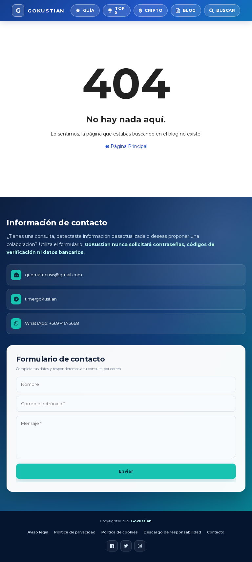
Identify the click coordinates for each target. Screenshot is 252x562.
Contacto (215, 532)
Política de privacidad (74, 532)
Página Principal (128, 146)
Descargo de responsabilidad (172, 532)
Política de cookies (119, 532)
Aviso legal (38, 532)
